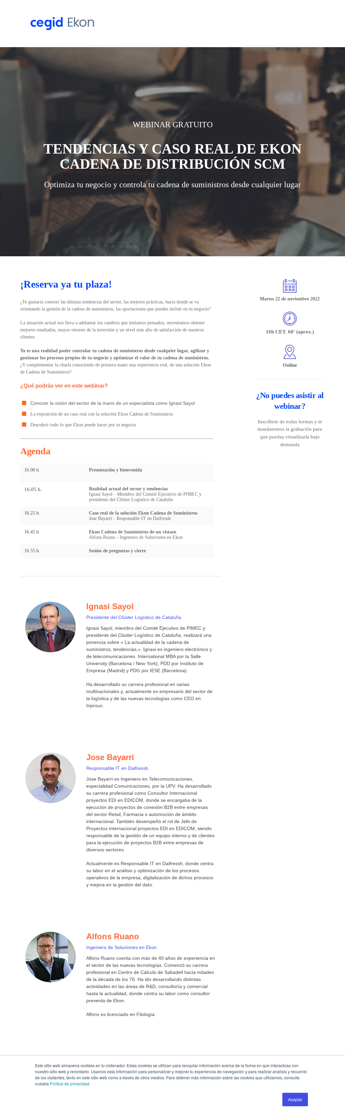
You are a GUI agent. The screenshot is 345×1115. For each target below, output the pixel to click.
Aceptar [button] (295, 1099)
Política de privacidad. (70, 1083)
